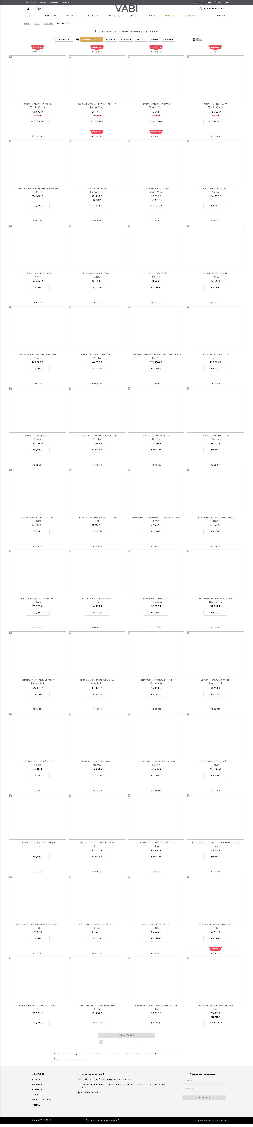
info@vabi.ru (40, 9)
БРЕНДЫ (43, 2)
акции (35, 1095)
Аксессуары (114, 15)
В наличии (141, 39)
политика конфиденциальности (210, 1120)
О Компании (38, 1074)
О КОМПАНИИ (31, 2)
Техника (151, 15)
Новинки (154, 39)
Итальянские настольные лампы (102, 1054)
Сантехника (92, 15)
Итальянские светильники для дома (68, 1054)
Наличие (189, 15)
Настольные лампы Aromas (166, 1054)
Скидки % (170, 15)
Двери (133, 15)
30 (152, 1042)
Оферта (36, 1105)
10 (142, 1042)
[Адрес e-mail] (204, 1090)
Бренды (36, 1079)
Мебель (30, 15)
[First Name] (204, 1082)
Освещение (50, 15)
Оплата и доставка (42, 1100)
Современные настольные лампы (135, 1054)
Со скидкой (168, 39)
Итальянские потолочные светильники (70, 1059)
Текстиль (71, 15)
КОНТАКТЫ (66, 2)
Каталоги (54, 2)
